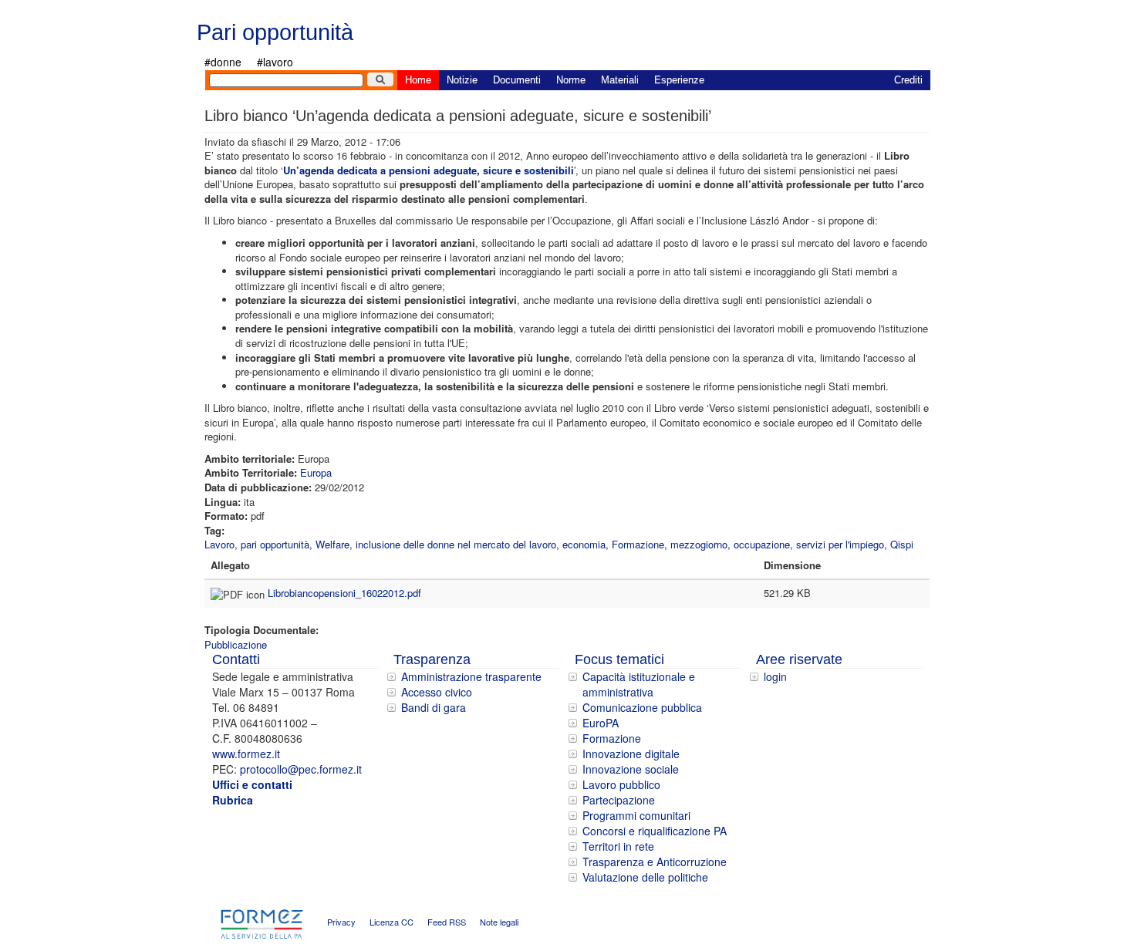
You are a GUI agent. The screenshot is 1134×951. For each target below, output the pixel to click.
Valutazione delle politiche (645, 877)
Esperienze (679, 80)
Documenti (517, 80)
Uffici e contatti (252, 784)
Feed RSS (446, 922)
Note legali (499, 922)
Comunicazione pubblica (642, 707)
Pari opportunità (275, 32)
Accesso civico (436, 692)
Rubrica (232, 800)
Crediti (908, 80)
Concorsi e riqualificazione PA (654, 830)
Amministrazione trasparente (471, 676)
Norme (571, 80)
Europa (316, 472)
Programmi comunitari (636, 815)
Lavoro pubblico (621, 784)
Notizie (462, 80)
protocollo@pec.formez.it (301, 769)
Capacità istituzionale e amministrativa (638, 684)
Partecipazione (618, 800)
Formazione (611, 738)
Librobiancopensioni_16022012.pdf (344, 592)
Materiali (620, 80)
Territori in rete (618, 846)
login (775, 676)
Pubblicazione (235, 644)
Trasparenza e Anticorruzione (654, 861)
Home (418, 80)
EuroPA (600, 722)
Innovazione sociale (630, 769)
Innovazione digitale (631, 753)
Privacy (341, 922)
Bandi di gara (433, 707)
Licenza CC (391, 922)
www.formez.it (246, 753)
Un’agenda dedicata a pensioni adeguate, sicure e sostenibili (428, 170)
